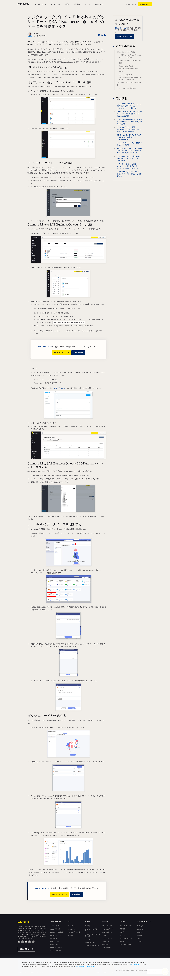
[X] (22, 941)
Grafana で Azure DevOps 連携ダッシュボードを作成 (129, 144)
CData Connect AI (44, 346)
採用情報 (105, 944)
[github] (29, 941)
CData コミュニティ (126, 926)
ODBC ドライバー (56, 926)
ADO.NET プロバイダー (57, 932)
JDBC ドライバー (55, 929)
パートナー (88, 939)
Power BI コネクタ (56, 948)
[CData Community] (33, 941)
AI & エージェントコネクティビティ (92, 935)
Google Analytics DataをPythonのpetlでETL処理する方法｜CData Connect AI (129, 158)
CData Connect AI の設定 (126, 52)
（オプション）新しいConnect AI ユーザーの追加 (130, 56)
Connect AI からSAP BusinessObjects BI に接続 (128, 67)
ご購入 (128, 4)
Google (139, 932)
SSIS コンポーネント (74, 932)
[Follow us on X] (102, 35)
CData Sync (71, 926)
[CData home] (25, 4)
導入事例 (122, 929)
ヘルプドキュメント (60, 388)
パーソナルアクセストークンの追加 (130, 62)
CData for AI (99, 4)
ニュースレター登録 (126, 938)
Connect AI (71, 929)
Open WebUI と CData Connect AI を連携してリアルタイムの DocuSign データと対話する (129, 106)
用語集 (122, 941)
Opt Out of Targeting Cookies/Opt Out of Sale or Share (131, 970)
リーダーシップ (107, 938)
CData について (107, 926)
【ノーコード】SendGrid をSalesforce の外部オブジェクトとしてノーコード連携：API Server (129, 166)
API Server (53, 938)
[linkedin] (19, 941)
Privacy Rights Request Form (85, 966)
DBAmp (70, 935)
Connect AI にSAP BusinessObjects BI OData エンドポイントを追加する (130, 77)
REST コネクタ (54, 941)
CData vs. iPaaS (90, 942)
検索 (133, 4)
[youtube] (26, 941)
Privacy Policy (135, 964)
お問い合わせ (144, 4)
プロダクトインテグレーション (92, 930)
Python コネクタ (55, 935)
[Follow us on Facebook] (99, 35)
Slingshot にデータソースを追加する (129, 84)
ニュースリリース (107, 929)
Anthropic (140, 926)
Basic (121, 72)
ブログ (122, 932)
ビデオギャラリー (125, 944)
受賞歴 (104, 935)
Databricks (140, 929)
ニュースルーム (107, 932)
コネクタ (87, 926)
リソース (122, 935)
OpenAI (139, 941)
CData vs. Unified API (92, 945)
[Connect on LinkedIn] (105, 35)
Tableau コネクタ (55, 951)
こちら (100, 872)
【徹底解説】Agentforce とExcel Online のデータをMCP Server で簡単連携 (129, 174)
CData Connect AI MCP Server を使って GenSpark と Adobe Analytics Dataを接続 (129, 121)
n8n (138, 938)
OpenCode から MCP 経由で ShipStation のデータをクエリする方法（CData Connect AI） (129, 129)
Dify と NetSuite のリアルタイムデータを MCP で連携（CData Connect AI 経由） (129, 137)
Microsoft (140, 935)
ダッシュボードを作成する (126, 88)
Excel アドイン (55, 944)
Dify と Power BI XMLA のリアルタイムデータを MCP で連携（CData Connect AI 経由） (130, 114)
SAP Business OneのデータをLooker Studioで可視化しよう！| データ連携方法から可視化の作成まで (129, 150)
